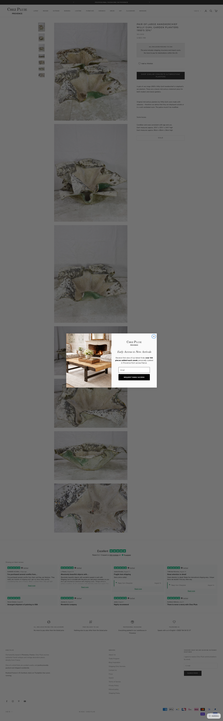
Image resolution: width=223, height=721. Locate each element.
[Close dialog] (154, 336)
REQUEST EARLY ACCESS (134, 377)
